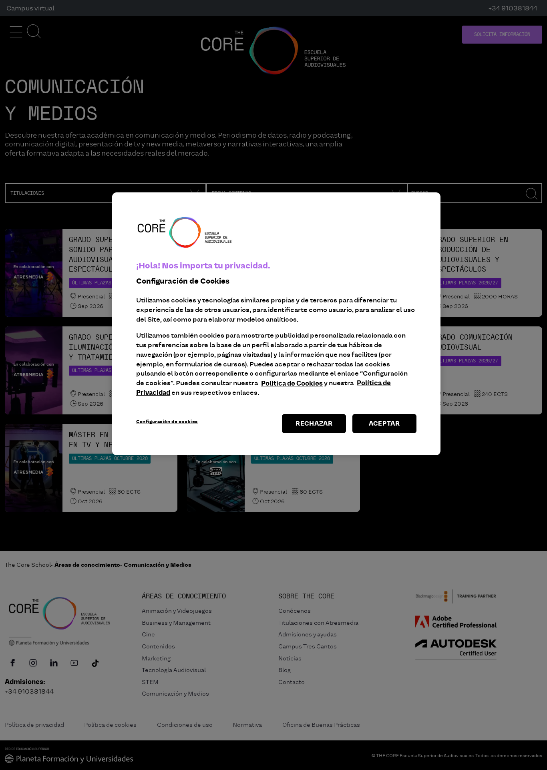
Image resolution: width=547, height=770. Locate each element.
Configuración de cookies (167, 421)
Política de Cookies (292, 383)
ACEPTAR (384, 423)
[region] (276, 323)
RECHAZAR (314, 423)
